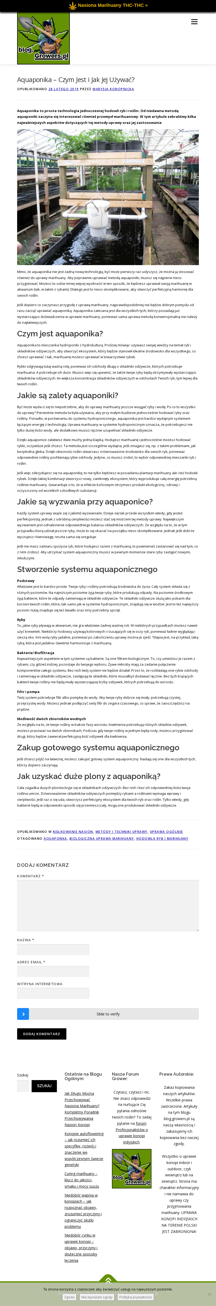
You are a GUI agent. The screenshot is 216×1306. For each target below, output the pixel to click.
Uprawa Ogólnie (166, 831)
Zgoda (69, 1297)
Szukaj (22, 1074)
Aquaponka (55, 838)
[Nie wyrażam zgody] (209, 1294)
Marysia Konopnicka (113, 89)
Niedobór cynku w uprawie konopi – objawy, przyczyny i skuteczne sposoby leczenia (81, 1248)
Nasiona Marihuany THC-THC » (113, 5)
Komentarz (30, 876)
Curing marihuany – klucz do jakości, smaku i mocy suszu (82, 1180)
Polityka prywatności (135, 1297)
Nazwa (26, 940)
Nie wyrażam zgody (96, 1297)
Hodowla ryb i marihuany (162, 838)
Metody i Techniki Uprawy (122, 831)
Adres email (31, 962)
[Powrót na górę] (108, 1281)
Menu (194, 21)
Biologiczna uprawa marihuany (102, 838)
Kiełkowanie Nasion (73, 831)
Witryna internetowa (40, 983)
